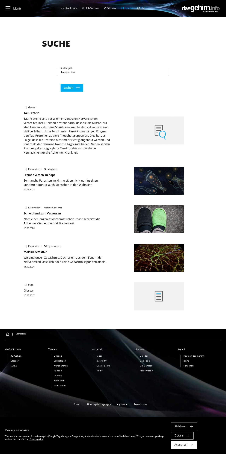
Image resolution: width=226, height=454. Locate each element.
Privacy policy (36, 439)
